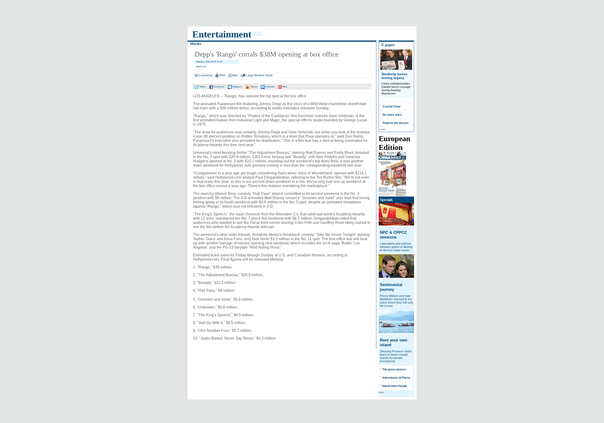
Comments (205, 75)
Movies (195, 44)
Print (222, 75)
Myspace (237, 86)
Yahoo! (253, 86)
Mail (235, 75)
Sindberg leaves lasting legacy (394, 76)
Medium (259, 75)
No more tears (392, 114)
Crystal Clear (392, 106)
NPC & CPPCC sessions (393, 234)
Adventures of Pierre (396, 377)
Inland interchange (394, 386)
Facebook (219, 86)
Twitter (202, 86)
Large (249, 75)
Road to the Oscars (396, 123)
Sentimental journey (391, 287)
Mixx (284, 86)
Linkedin (270, 86)
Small (269, 75)
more (382, 129)
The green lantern (394, 369)
